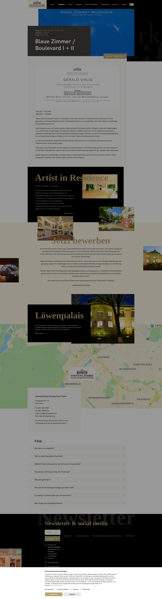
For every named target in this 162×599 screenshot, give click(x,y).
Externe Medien (63, 589)
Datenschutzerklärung (56, 585)
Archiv (70, 4)
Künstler (78, 4)
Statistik (75, 589)
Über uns (115, 4)
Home (52, 4)
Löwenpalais (105, 4)
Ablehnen (72, 594)
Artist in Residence (91, 4)
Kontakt (124, 4)
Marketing (86, 589)
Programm (61, 4)
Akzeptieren (53, 594)
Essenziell (50, 589)
